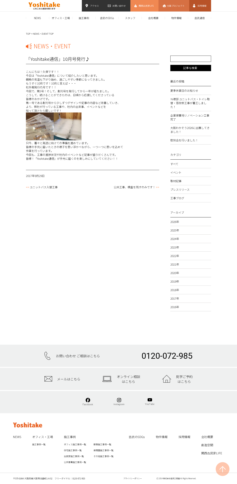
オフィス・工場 (61, 18)
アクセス (94, 5)
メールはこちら (68, 379)
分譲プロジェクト (176, 5)
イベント (175, 172)
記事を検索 (190, 67)
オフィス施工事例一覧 (75, 444)
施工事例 (84, 18)
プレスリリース (180, 189)
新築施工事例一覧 (102, 444)
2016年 (174, 307)
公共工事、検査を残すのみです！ (134, 187)
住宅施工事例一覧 (73, 450)
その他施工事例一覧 (104, 456)
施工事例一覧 (39, 444)
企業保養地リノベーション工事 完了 (190, 117)
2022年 (174, 256)
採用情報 (202, 5)
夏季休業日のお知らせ (184, 90)
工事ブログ (177, 198)
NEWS (37, 18)
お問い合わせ (119, 5)
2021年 (174, 264)
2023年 (174, 247)
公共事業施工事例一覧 (75, 462)
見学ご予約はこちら (184, 379)
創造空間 (207, 445)
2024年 (174, 239)
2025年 (174, 230)
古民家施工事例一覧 (74, 456)
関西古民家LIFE (146, 5)
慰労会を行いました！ (184, 140)
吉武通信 (199, 18)
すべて (174, 164)
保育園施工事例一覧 (104, 450)
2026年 (174, 222)
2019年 (174, 281)
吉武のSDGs (107, 18)
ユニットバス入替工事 (44, 187)
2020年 (174, 273)
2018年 (174, 290)
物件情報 (176, 18)
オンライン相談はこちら (128, 379)
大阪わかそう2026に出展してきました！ (190, 130)
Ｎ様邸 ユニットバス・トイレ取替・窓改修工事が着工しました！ (190, 103)
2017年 (174, 298)
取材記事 (175, 181)
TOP (28, 33)
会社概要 (153, 18)
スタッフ (130, 18)
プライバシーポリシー (132, 478)
